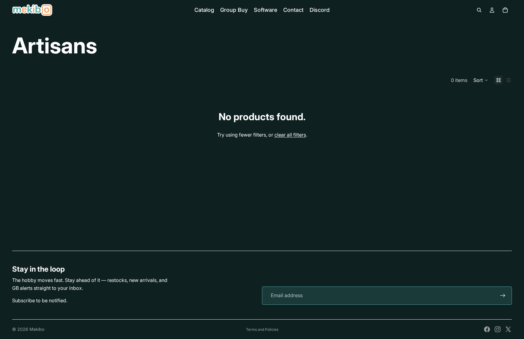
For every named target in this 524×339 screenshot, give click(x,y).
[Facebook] (487, 329)
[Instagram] (497, 329)
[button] (480, 80)
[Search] (479, 10)
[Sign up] (502, 295)
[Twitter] (508, 329)
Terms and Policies (262, 329)
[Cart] (505, 10)
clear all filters (290, 135)
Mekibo (36, 329)
